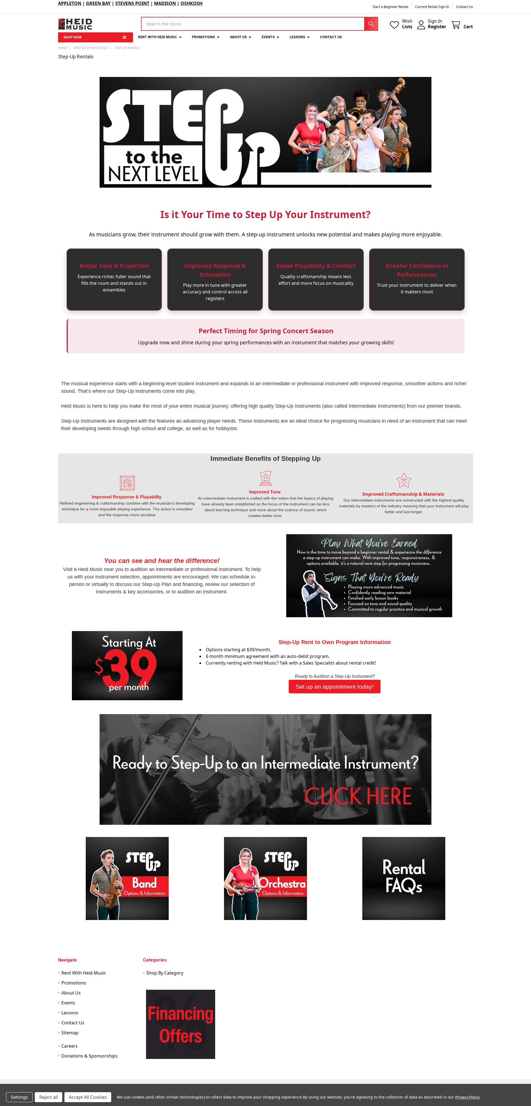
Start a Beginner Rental (390, 6)
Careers (69, 1046)
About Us (238, 37)
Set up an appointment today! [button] (335, 686)
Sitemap (70, 1033)
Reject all (48, 1097)
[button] (265, 769)
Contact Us (464, 6)
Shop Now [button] (72, 37)
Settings (19, 1097)
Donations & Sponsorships (89, 1056)
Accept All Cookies (88, 1097)
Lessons (297, 37)
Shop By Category (164, 973)
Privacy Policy (467, 1097)
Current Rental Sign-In (432, 6)
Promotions (203, 37)
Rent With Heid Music (157, 37)
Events (268, 37)
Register (437, 26)
